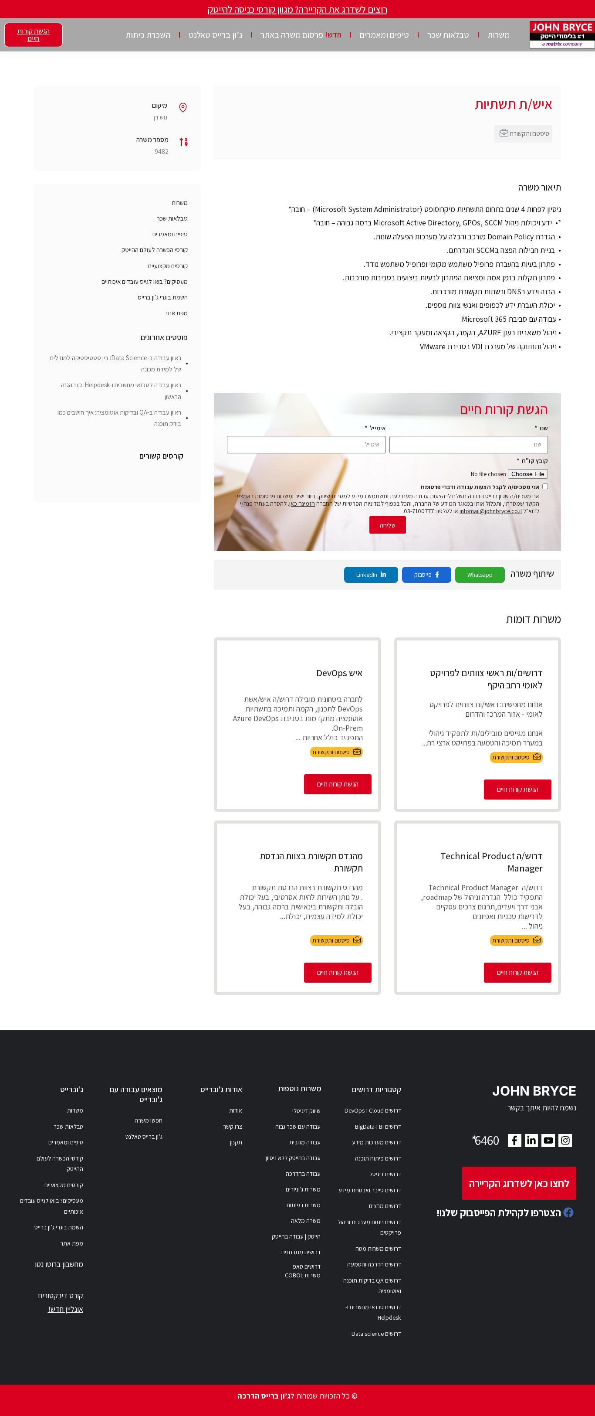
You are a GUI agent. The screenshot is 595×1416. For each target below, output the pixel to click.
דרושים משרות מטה (378, 1249)
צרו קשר (232, 1126)
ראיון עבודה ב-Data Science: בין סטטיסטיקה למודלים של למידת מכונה (115, 363)
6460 (484, 1140)
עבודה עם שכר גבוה (298, 1126)
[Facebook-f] (514, 1140)
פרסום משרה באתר (300, 35)
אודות (235, 1110)
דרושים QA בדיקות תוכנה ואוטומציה (372, 1285)
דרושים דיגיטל (385, 1174)
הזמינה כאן (302, 503)
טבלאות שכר (448, 35)
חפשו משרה (148, 1120)
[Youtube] (548, 1140)
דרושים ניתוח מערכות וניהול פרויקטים (369, 1227)
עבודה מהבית (305, 1142)
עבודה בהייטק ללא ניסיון (293, 1158)
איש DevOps (339, 673)
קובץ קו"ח (534, 460)
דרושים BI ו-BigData (378, 1126)
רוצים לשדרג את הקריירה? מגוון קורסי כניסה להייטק (297, 9)
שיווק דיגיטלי (306, 1111)
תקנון (236, 1142)
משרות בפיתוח (304, 1205)
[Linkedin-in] (531, 1140)
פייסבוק (423, 575)
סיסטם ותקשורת (529, 133)
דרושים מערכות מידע (376, 1142)
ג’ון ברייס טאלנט (215, 35)
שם (543, 428)
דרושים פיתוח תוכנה (378, 1158)
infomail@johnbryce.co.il (491, 511)
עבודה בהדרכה (303, 1174)
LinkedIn (367, 575)
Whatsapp (480, 575)
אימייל (377, 428)
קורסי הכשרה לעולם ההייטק (155, 249)
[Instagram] (565, 1140)
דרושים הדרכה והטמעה (374, 1264)
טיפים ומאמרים (384, 35)
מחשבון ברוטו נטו (59, 1264)
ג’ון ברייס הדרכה (264, 1396)
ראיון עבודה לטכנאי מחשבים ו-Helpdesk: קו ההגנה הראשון (121, 390)
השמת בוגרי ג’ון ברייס (163, 297)
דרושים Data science (376, 1334)
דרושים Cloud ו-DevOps (373, 1110)
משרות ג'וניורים (303, 1189)
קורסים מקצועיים (168, 266)
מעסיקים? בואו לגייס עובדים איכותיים (144, 281)
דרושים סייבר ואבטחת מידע (369, 1190)
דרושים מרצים (385, 1206)
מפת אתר (176, 313)
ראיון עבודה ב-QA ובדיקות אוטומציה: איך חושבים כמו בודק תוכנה (119, 418)
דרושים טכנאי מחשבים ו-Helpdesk (373, 1312)
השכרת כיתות (147, 35)
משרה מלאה (306, 1221)
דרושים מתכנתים (301, 1252)
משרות (498, 35)
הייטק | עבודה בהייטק (296, 1236)
